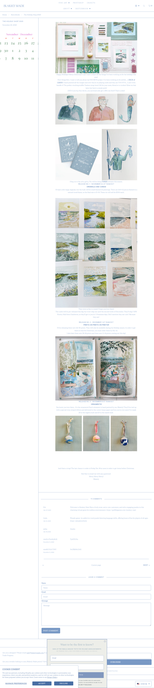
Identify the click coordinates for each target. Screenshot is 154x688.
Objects (91, 3)
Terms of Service (88, 684)
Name (44, 583)
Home (4, 15)
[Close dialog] (105, 641)
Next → (146, 565)
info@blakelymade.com (35, 653)
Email (44, 592)
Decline (64, 683)
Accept (41, 683)
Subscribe (115, 662)
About (66, 9)
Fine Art (63, 3)
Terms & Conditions (107, 671)
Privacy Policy (52, 677)
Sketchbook (81, 9)
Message (45, 601)
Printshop (78, 3)
